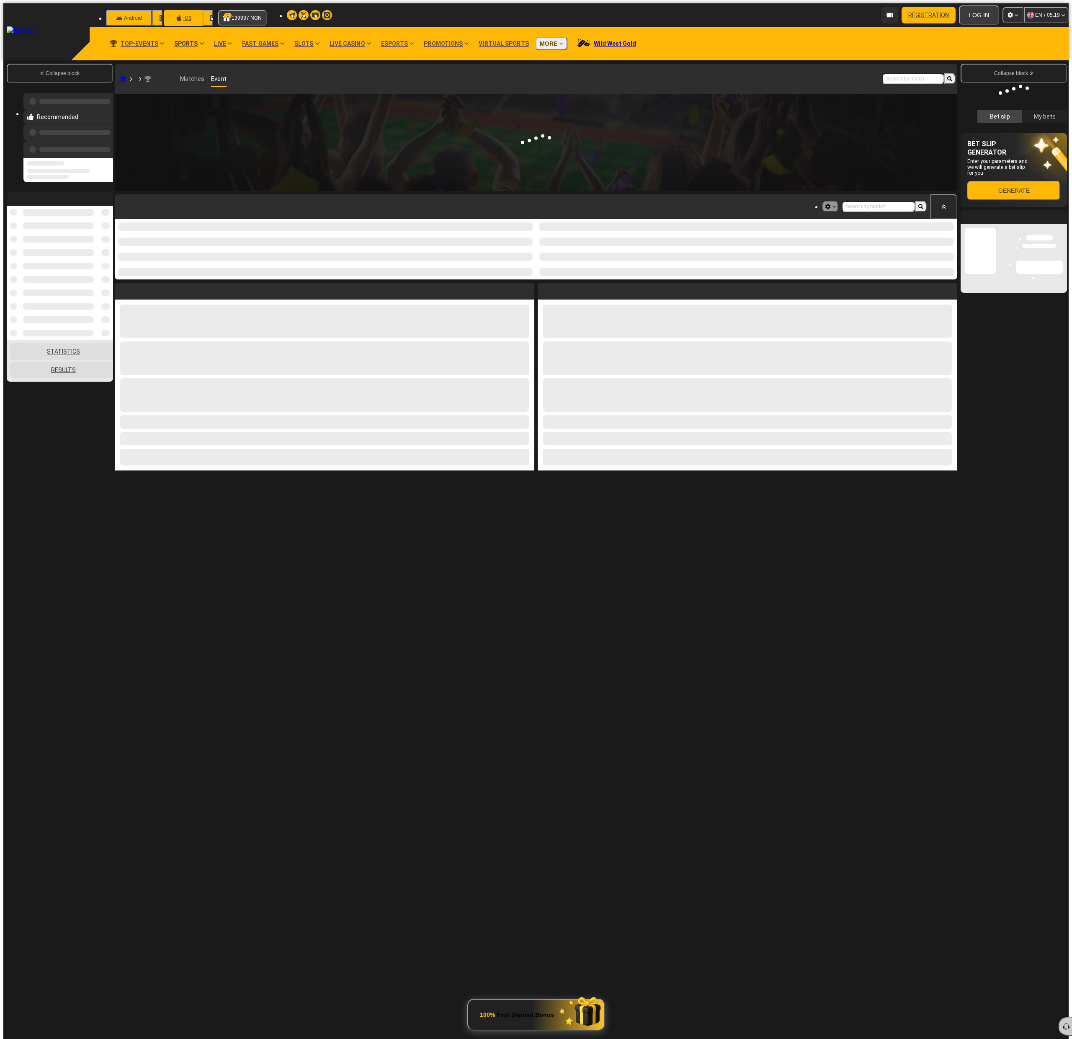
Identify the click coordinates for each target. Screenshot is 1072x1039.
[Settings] (1012, 15)
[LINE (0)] (123, 78)
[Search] (950, 78)
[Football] (135, 78)
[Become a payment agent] (889, 15)
